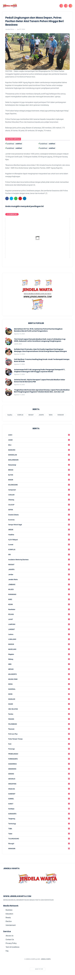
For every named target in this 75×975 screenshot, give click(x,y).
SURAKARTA (38, 814)
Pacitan (38, 714)
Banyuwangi (38, 465)
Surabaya (39, 809)
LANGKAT (38, 629)
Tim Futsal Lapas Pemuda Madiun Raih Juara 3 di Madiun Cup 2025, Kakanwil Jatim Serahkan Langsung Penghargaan (39, 340)
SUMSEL (38, 799)
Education (9, 914)
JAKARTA (41, 415)
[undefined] (9, 143)
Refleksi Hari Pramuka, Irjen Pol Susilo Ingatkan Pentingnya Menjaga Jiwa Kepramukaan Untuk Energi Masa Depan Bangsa (40, 350)
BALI (38, 445)
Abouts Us (9, 936)
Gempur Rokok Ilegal (39, 525)
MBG (38, 664)
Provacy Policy (11, 943)
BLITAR (38, 475)
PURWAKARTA (38, 759)
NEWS (50, 415)
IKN (38, 554)
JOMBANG (38, 584)
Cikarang (38, 500)
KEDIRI (39, 604)
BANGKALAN (38, 455)
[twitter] (11, 198)
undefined (19, 144)
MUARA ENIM (38, 679)
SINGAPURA (38, 784)
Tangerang (38, 819)
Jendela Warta (38, 579)
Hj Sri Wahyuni (38, 540)
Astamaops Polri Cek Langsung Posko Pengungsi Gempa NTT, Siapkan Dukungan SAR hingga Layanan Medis (39, 371)
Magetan (38, 654)
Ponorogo (38, 749)
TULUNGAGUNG (38, 839)
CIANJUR (38, 495)
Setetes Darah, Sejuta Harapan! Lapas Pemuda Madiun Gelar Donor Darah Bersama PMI (39, 381)
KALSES (38, 589)
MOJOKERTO (38, 674)
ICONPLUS (20, 415)
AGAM (38, 440)
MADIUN (39, 644)
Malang (39, 659)
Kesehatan (38, 609)
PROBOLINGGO (38, 754)
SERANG (38, 774)
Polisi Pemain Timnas (38, 739)
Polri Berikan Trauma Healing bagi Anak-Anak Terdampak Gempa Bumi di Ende (41, 360)
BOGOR (38, 480)
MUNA (38, 684)
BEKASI (39, 470)
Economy (38, 520)
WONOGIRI (61, 415)
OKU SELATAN (38, 709)
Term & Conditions (12, 947)
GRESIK (38, 530)
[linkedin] (24, 198)
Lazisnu (38, 634)
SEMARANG (38, 769)
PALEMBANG (38, 724)
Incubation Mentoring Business (38, 559)
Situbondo (38, 789)
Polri (38, 744)
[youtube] (44, 964)
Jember (38, 574)
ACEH (38, 435)
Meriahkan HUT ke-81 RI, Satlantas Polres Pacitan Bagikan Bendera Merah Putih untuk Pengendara (38, 330)
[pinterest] (20, 198)
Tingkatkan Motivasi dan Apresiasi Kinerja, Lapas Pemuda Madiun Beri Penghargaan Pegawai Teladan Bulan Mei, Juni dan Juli (42, 391)
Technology (38, 824)
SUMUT (38, 804)
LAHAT (38, 619)
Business (9, 910)
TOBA (38, 829)
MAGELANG (38, 649)
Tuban (38, 834)
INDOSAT (31, 415)
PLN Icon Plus (38, 734)
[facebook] (7, 198)
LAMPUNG (38, 624)
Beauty (8, 917)
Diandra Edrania (38, 515)
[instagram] (41, 964)
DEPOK (38, 510)
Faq (7, 951)
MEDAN (38, 669)
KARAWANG (38, 594)
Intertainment (11, 925)
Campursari (38, 490)
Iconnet (38, 544)
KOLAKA (38, 614)
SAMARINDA (38, 764)
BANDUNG (38, 450)
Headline (9, 415)
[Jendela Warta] (10, 6)
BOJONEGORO (38, 485)
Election (9, 921)
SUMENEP (38, 794)
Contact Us (10, 939)
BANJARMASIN (38, 460)
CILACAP (38, 505)
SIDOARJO (39, 779)
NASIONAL (38, 689)
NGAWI (38, 704)
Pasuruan (38, 729)
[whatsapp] (15, 198)
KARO (38, 599)
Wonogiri (38, 843)
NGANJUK (38, 699)
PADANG (38, 719)
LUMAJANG (38, 639)
